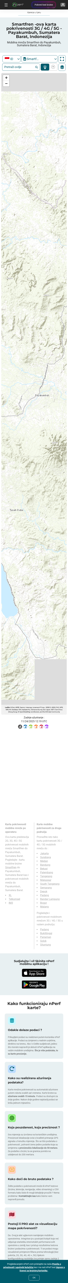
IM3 (11, 902)
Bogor (43, 902)
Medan (44, 861)
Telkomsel (14, 899)
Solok (43, 940)
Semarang (46, 887)
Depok (43, 891)
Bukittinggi (46, 933)
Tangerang (46, 876)
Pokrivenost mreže (45, 67)
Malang (44, 906)
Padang (44, 895)
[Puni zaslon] (62, 59)
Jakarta (44, 853)
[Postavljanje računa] (62, 5)
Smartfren (10, 867)
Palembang (46, 872)
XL (10, 895)
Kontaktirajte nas (27, 1196)
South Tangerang (49, 883)
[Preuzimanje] (34, 973)
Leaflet (7, 707)
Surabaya (45, 857)
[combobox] (11, 58)
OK (34, 1277)
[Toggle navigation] (6, 5)
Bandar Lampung (50, 899)
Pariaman (45, 937)
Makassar (45, 880)
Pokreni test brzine (44, 4)
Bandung (45, 864)
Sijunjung (45, 944)
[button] (6, 78)
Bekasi (44, 868)
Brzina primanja (53, 67)
